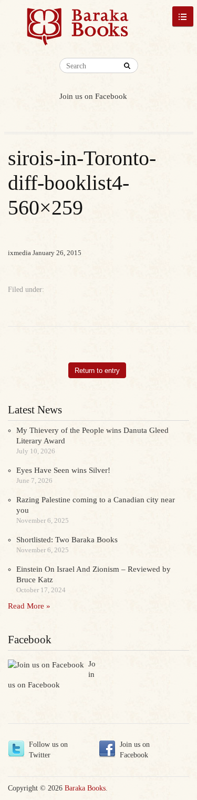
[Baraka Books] (78, 31)
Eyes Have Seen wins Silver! (63, 470)
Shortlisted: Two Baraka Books (67, 539)
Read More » (29, 606)
